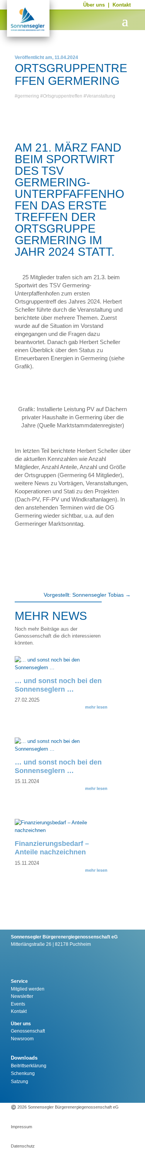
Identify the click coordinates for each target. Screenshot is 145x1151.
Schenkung (23, 1073)
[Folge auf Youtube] (84, 1093)
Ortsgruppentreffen (62, 96)
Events (18, 1004)
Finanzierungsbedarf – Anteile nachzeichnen (52, 848)
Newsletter (22, 996)
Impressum (21, 1126)
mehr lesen (96, 707)
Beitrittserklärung (28, 1065)
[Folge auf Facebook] (67, 1093)
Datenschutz (23, 1146)
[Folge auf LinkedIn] (101, 1093)
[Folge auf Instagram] (50, 1093)
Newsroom (22, 1038)
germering (28, 96)
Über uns (94, 5)
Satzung (19, 1081)
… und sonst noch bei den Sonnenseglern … (58, 685)
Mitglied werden (27, 989)
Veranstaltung (100, 96)
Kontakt (122, 5)
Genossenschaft (28, 1031)
